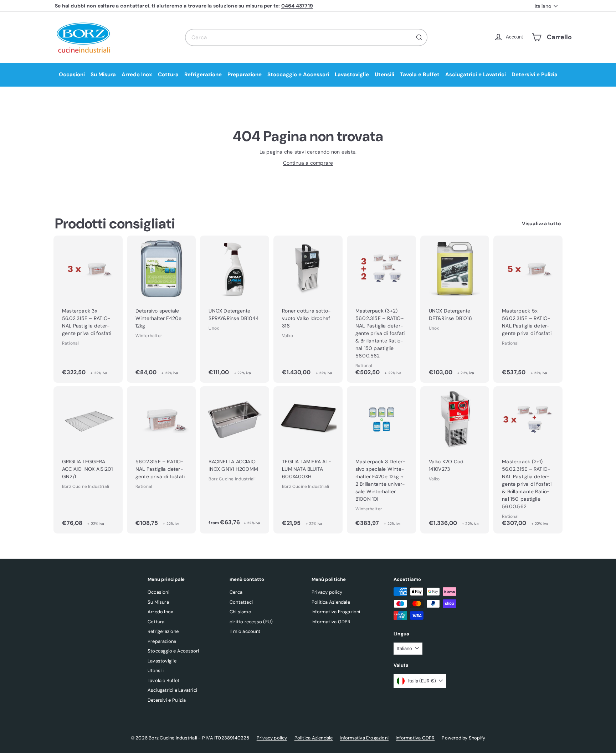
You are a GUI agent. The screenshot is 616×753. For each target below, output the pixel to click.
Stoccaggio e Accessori (298, 74)
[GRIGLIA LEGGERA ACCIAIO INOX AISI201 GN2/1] (88, 459)
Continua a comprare (308, 163)
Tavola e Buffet (420, 74)
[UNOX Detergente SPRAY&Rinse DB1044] (234, 309)
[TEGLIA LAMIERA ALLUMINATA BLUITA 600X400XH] (308, 459)
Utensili (384, 74)
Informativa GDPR (331, 622)
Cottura (168, 74)
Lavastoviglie (352, 74)
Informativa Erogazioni (336, 612)
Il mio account (245, 631)
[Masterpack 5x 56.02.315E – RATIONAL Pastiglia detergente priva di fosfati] (528, 309)
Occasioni (72, 74)
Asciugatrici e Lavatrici (475, 74)
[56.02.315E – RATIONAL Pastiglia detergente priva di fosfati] (161, 459)
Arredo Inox (137, 74)
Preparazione (244, 74)
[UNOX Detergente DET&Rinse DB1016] (455, 309)
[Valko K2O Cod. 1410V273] (455, 459)
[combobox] (306, 37)
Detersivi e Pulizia (535, 74)
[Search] (419, 37)
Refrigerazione (203, 74)
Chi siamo (240, 612)
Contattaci (241, 602)
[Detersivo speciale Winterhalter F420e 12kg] (161, 309)
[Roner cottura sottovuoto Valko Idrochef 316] (308, 309)
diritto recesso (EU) (251, 622)
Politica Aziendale (331, 602)
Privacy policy (327, 592)
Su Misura (103, 74)
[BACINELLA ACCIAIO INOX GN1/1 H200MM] (234, 459)
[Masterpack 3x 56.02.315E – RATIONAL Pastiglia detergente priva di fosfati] (88, 309)
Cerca (236, 592)
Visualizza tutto (541, 223)
